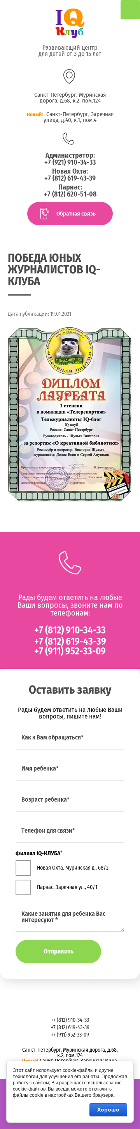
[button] (70, 213)
